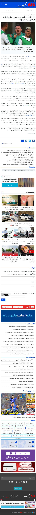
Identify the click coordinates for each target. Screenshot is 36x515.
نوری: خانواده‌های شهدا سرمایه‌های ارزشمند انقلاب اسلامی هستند (19, 372)
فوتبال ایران (28, 11)
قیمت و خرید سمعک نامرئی (19, 436)
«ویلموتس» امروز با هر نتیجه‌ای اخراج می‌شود (23, 157)
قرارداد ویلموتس (11, 170)
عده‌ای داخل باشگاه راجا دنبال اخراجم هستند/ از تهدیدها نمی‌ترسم (19, 154)
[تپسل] (2, 176)
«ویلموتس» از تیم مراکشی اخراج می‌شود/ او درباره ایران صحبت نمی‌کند (18, 164)
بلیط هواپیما (18, 433)
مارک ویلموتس (31, 170)
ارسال (3, 300)
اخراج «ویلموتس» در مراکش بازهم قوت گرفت (23, 162)
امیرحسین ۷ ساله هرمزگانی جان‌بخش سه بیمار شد (22, 387)
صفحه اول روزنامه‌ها (29, 391)
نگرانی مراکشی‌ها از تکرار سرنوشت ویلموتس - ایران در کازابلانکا (20, 151)
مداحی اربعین (31, 428)
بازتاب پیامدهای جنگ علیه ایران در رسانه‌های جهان (22, 329)
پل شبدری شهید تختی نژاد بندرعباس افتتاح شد (23, 375)
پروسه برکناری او (28, 115)
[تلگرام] (27, 482)
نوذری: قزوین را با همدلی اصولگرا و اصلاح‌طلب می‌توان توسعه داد (19, 332)
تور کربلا (12, 426)
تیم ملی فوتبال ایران (21, 170)
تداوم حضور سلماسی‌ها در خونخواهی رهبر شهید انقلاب (21, 335)
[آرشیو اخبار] (12, 482)
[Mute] (22, 186)
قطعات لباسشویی (6, 431)
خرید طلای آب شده (30, 426)
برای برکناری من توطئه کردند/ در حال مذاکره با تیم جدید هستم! (19, 156)
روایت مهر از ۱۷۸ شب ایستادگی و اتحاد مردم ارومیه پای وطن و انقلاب (18, 341)
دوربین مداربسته (20, 428)
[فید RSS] (14, 482)
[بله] (24, 482)
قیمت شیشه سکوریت (11, 423)
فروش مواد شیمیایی (29, 431)
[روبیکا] (17, 482)
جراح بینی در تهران (30, 423)
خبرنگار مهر (28, 56)
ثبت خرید (9, 185)
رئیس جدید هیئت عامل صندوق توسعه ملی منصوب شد (21, 378)
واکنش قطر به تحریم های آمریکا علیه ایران (24, 369)
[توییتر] (19, 482)
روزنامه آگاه (18, 438)
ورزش (33, 11)
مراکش (4, 170)
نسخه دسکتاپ (18, 488)
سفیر (3, 423)
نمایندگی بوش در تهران (7, 433)
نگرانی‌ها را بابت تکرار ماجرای (18, 83)
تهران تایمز (4, 436)
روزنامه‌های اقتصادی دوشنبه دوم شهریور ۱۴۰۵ (23, 417)
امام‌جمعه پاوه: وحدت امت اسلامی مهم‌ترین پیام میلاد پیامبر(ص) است (18, 348)
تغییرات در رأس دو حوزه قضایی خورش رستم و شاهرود (21, 354)
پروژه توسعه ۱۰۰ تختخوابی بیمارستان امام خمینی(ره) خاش (21, 326)
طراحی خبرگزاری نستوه (28, 512)
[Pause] (20, 186)
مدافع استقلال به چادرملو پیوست (26, 381)
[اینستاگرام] (22, 482)
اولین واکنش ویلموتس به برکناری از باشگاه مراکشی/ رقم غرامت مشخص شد (17, 152)
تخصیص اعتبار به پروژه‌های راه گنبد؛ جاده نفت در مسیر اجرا (20, 338)
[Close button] (35, 500)
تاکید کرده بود (26, 105)
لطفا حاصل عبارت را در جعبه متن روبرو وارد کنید (24, 293)
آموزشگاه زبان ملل (30, 436)
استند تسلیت (5, 426)
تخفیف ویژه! (12, 507)
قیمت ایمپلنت (17, 431)
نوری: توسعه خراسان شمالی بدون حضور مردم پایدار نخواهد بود (20, 351)
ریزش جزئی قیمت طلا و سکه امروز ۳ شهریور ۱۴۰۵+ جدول (21, 366)
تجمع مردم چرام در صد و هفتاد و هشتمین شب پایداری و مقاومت (19, 344)
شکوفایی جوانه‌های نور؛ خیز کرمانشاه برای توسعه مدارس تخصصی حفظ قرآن (17, 360)
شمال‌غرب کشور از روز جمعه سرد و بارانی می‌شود (23, 363)
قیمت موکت (20, 426)
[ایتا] (9, 482)
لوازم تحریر (21, 423)
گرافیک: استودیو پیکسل (16, 512)
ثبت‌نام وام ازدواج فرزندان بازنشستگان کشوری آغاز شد (21, 384)
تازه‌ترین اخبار (31, 324)
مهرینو (9, 436)
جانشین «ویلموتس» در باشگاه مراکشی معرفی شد (22, 159)
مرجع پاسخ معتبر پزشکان (7, 428)
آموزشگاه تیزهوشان (29, 433)
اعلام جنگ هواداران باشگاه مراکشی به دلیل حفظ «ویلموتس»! (20, 161)
